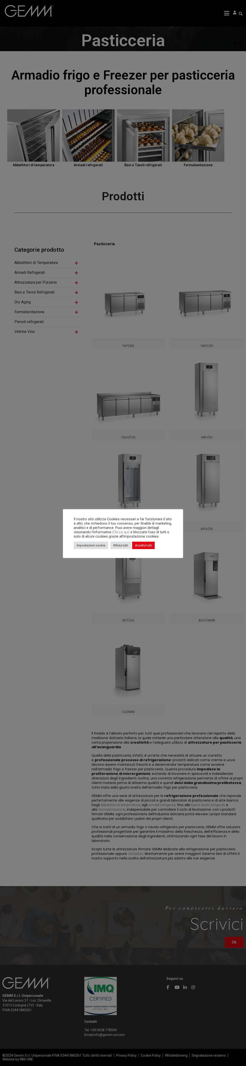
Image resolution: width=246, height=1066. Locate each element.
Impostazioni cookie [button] (91, 545)
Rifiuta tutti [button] (120, 545)
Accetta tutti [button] (143, 545)
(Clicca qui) (121, 532)
